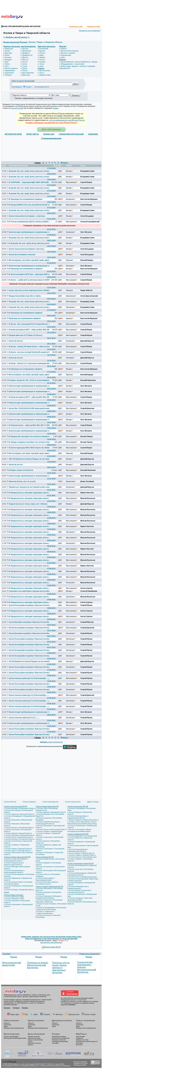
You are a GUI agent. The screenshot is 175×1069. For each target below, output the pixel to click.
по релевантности (42, 87)
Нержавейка (10, 71)
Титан (41, 64)
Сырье (41, 68)
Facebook (46, 1014)
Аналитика (7, 1025)
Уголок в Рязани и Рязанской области (19, 839)
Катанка (8, 57)
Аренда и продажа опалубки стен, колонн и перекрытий (31, 442)
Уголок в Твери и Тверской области (18, 849)
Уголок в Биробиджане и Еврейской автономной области (81, 874)
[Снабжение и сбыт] (9, 1056)
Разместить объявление (89, 954)
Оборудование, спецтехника (72, 64)
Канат (7, 55)
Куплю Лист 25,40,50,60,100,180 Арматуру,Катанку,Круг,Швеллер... (29, 408)
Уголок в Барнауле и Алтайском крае (83, 836)
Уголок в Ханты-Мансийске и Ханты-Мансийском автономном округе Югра (82, 823)
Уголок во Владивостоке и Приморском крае (78, 887)
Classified (6, 954)
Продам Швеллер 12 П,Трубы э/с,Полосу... (26, 335)
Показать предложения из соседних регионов (33, 98)
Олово (42, 60)
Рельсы (25, 60)
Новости (7, 1023)
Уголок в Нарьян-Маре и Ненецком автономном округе (18, 883)
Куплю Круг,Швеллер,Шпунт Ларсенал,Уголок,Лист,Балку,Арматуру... (29, 622)
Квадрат (8, 60)
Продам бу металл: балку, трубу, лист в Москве (28, 504)
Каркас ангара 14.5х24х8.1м (22, 470)
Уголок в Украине (29, 802)
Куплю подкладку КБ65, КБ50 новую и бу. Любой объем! (31, 448)
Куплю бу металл (16, 341)
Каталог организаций (11, 1036)
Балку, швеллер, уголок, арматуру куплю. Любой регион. (29, 290)
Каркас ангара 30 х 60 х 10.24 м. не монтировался (31, 380)
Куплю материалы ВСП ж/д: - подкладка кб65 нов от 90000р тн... (31, 274)
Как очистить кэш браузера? (51, 942)
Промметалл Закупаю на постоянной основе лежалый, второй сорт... (29, 487)
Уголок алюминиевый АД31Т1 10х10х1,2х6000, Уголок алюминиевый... (31, 222)
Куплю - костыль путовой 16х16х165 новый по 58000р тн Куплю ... (31, 352)
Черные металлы (11, 46)
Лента (7, 64)
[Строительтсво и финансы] (89, 1056)
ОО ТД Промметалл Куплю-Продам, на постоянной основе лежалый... (29, 661)
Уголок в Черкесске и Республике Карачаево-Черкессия (49, 901)
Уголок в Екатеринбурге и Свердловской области (77, 817)
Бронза (42, 51)
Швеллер (26, 75)
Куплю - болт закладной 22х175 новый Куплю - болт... (31, 324)
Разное (13, 957)
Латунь (42, 53)
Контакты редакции (80, 1062)
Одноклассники (73, 1014)
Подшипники (66, 55)
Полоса (25, 49)
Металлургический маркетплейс (11, 964)
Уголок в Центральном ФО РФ (15, 806)
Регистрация (80, 1036)
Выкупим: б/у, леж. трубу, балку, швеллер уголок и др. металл (29, 307)
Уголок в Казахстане (73, 802)
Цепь (63, 57)
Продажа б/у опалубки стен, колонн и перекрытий (31, 436)
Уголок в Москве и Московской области (20, 808)
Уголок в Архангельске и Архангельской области (14, 864)
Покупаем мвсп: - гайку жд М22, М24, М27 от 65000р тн (31, 425)
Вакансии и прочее (34, 1043)
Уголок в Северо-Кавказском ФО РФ (49, 886)
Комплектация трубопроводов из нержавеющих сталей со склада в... (29, 232)
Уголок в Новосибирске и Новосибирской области (77, 850)
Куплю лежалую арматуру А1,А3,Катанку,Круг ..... (29, 695)
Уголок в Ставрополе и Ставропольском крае (45, 912)
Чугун (41, 73)
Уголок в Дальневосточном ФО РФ (80, 863)
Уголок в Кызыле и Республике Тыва (83, 857)
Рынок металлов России (15, 42)
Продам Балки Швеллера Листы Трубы (25, 296)
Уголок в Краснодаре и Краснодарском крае (45, 879)
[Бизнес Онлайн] (38, 1056)
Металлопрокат (11, 68)
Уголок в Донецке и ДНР (14, 897)
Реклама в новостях (59, 1040)
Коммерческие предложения (14, 1028)
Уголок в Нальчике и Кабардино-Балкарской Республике (49, 897)
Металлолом (44, 71)
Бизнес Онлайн (90, 1014)
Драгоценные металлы (62, 1021)
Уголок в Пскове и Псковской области (19, 890)
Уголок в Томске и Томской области (82, 855)
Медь (41, 55)
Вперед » (65, 163)
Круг (7, 62)
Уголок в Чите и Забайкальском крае (83, 877)
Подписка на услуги (81, 1063)
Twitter (35, 1014)
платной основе (17, 108)
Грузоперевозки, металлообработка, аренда (79, 62)
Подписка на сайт (76, 26)
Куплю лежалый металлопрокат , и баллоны (27, 216)
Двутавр (8, 53)
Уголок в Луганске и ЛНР (14, 899)
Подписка (16, 1008)
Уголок (25, 71)
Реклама (25, 1008)
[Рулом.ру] (55, 1056)
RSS (26, 1014)
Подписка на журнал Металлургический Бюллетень (37, 965)
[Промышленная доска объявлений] (23, 1056)
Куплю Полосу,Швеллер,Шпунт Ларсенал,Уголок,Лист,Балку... (29, 605)
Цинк (41, 66)
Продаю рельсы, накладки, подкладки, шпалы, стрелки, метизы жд (31, 577)
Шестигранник (28, 73)
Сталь (24, 66)
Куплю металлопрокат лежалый (22, 255)
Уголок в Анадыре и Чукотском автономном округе (79, 899)
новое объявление (51, 742)
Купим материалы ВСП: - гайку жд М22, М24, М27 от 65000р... (31, 330)
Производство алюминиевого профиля (26, 199)
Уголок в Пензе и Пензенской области (51, 829)
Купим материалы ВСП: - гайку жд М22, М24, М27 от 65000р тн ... (31, 397)
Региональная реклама (60, 1041)
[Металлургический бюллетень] (73, 1056)
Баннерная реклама (59, 1036)
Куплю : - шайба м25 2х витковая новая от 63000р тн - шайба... (31, 280)
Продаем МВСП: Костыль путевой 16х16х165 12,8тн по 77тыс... (31, 205)
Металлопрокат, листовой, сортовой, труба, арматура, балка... (29, 260)
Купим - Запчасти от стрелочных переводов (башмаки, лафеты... (31, 363)
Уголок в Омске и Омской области (81, 853)
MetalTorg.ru (81, 1034)
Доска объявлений (36, 1034)
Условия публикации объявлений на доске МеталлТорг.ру (51, 122)
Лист (7, 66)
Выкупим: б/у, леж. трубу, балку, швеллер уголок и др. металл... (29, 238)
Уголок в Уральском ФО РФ (77, 806)
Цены (6, 1026)
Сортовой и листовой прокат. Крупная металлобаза (29, 591)
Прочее (62, 46)
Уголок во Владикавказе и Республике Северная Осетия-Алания (51, 909)
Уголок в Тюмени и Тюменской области (83, 820)
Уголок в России (10, 802)
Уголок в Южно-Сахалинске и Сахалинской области (79, 891)
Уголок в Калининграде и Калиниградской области (14, 871)
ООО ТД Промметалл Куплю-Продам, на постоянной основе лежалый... (29, 459)
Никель (42, 57)
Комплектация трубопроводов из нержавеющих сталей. (29, 403)
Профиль (26, 53)
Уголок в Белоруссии (50, 802)
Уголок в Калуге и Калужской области (19, 828)
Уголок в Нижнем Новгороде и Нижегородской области (48, 823)
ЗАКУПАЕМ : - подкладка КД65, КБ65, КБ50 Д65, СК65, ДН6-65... (31, 182)
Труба (24, 68)
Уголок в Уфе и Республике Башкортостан (47, 809)
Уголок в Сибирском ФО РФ (77, 834)
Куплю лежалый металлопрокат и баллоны (26, 249)
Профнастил (27, 55)
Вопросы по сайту (82, 1040)
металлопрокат (28, 46)
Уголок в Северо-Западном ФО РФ (17, 857)
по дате (28, 87)
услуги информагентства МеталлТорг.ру (67, 120)
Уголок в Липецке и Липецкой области (20, 835)
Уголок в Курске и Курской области (18, 833)
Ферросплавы (45, 75)
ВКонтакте (59, 1014)
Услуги (62, 59)
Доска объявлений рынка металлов (20, 26)
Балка (7, 51)
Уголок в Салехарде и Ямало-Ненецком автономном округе (79, 830)
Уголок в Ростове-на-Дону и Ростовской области (47, 883)
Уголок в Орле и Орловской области (19, 837)
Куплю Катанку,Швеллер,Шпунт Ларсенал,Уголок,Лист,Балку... (29, 628)
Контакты (7, 1008)
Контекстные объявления (61, 1038)
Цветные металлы (46, 46)
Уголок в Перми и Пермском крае (49, 831)
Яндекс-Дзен (14, 1014)
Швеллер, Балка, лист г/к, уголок (22, 481)
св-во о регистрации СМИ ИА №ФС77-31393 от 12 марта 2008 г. (42, 1064)
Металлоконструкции (69, 51)
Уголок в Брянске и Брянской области (19, 814)
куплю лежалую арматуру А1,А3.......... (24, 718)
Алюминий (43, 49)
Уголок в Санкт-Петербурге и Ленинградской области (16, 860)
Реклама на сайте (93, 26)
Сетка (24, 64)
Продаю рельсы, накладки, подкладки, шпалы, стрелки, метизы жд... (31, 493)
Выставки (79, 1043)
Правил (56, 108)
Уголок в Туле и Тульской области (18, 851)
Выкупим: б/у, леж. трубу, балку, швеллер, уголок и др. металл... (29, 171)
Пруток (25, 57)
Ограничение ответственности (86, 1041)
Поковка (8, 75)
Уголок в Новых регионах (13, 895)
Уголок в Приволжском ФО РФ (47, 806)
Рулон (24, 62)
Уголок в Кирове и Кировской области (51, 812)
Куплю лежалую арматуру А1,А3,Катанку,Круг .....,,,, (29, 678)
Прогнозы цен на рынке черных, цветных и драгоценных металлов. (60, 968)
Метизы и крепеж (68, 53)
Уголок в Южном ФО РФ (45, 857)
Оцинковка (9, 73)
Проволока (26, 51)
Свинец (42, 62)
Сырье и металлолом (85, 1021)
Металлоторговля (11, 1034)
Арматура (9, 49)
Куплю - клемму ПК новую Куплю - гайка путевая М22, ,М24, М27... (31, 347)
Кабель (64, 49)
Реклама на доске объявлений (89, 30)
